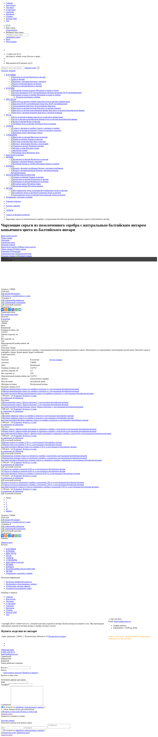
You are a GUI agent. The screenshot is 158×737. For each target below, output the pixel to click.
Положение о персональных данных (21, 584)
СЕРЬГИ (9, 126)
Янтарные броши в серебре (47, 164)
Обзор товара (7, 249)
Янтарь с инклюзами (39, 144)
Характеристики (8, 254)
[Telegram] (19, 309)
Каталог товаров (8, 71)
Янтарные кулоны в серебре (49, 95)
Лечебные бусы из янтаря (45, 124)
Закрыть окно (30, 68)
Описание (5, 251)
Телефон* (5, 685)
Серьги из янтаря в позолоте (49, 130)
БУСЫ (8, 115)
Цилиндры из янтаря (39, 179)
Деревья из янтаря (36, 146)
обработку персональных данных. (30, 707)
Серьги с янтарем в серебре (47, 128)
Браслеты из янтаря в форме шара (56, 101)
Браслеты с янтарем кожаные (50, 113)
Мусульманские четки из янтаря (53, 190)
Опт (7, 21)
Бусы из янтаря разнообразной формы (61, 119)
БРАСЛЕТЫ (11, 99)
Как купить (11, 5)
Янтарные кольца (18, 173)
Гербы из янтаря (17, 79)
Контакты (10, 14)
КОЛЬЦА (10, 166)
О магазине (11, 10)
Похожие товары (8, 256)
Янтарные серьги (35, 133)
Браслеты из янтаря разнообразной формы (66, 110)
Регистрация (11, 42)
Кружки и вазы (32, 148)
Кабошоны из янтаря (39, 182)
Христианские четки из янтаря (52, 195)
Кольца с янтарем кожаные (47, 170)
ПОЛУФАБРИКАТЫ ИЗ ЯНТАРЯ (20, 175)
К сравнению (19, 302)
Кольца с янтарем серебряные (50, 168)
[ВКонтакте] (2, 309)
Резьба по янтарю (35, 139)
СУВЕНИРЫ (11, 135)
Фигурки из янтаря (37, 141)
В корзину (16, 294)
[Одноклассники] (5, 309)
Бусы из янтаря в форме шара (50, 117)
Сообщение (6, 705)
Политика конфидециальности (19, 582)
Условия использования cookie (19, 588)
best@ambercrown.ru (122, 621)
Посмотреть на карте (57, 636)
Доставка (10, 7)
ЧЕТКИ (9, 188)
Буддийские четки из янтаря (49, 193)
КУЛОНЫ (10, 88)
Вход (8, 39)
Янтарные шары (34, 184)
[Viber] (12, 309)
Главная (9, 3)
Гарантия (10, 12)
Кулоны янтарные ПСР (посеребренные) (65, 93)
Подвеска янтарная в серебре (28, 97)
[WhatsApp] (16, 309)
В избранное (19, 300)
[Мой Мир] (9, 309)
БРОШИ (9, 157)
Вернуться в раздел (9, 247)
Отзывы (9, 16)
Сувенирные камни (19, 150)
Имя (3, 682)
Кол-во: (4, 668)
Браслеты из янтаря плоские (49, 108)
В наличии (5, 319)
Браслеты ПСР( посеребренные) (53, 104)
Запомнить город (13, 37)
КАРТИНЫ (11, 75)
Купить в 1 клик (23, 296)
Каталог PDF (11, 19)
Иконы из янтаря (35, 86)
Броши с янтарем (35, 161)
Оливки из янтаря (35, 177)
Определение (11, 30)
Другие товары (55, 360)
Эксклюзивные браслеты (45, 106)
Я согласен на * (24, 707)
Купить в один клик (28, 712)
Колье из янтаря (33, 121)
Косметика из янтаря (39, 159)
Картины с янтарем (38, 81)
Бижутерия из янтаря (15, 155)
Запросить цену (23, 733)
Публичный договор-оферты (18, 586)
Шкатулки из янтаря (38, 137)
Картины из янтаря (37, 77)
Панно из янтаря (34, 84)
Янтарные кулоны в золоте (47, 90)
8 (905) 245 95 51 (8, 652)
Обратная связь (7, 650)
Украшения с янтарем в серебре (19, 197)
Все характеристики (9, 314)
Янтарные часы (33, 153)
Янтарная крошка (35, 186)
